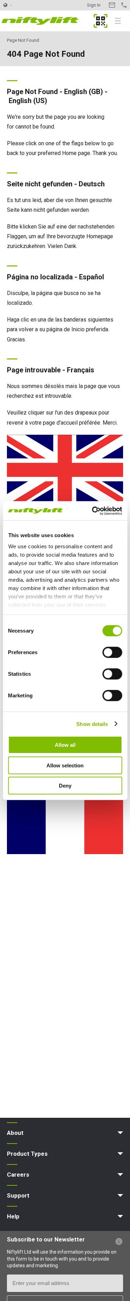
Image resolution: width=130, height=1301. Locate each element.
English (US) (28, 100)
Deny (65, 786)
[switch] (112, 652)
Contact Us (111, 5)
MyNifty (100, 21)
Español (91, 277)
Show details (92, 724)
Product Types (27, 1153)
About (15, 1132)
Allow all (65, 745)
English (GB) (83, 91)
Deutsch (92, 184)
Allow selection (65, 765)
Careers (18, 1174)
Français (80, 370)
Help (13, 1216)
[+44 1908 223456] (124, 5)
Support (18, 1195)
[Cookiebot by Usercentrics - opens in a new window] (92, 510)
